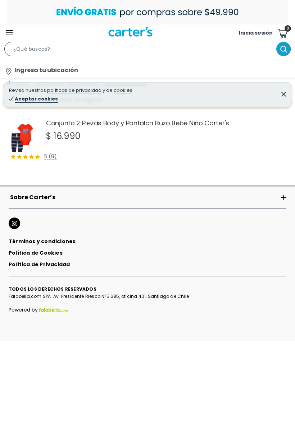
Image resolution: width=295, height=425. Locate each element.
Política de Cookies (36, 252)
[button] (147, 50)
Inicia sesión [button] (256, 32)
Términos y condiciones (42, 241)
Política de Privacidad (39, 264)
